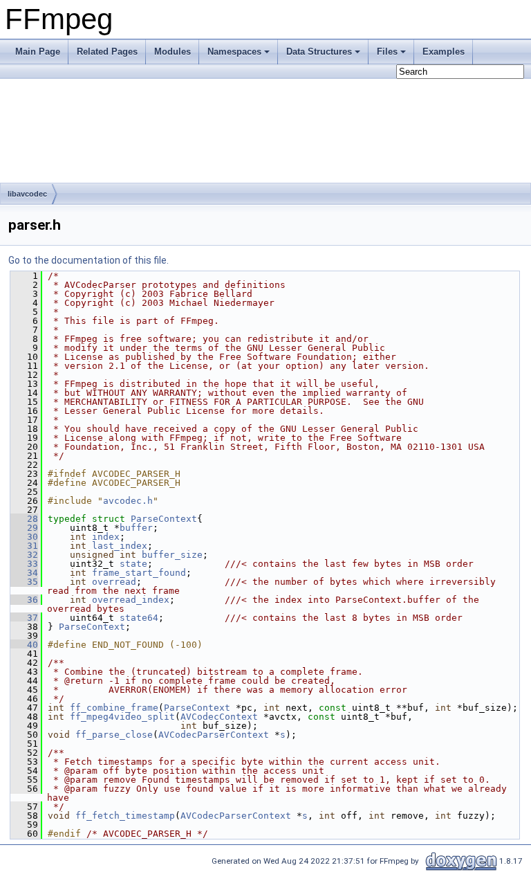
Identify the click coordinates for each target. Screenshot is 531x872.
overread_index (130, 599)
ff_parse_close (114, 734)
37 (24, 617)
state (133, 563)
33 (24, 563)
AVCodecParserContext (213, 734)
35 (24, 581)
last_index (119, 546)
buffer (136, 528)
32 (24, 554)
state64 (139, 617)
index (106, 537)
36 (24, 599)
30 (24, 537)
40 (24, 644)
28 (24, 519)
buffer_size (172, 554)
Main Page (37, 51)
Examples (443, 51)
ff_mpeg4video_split (122, 716)
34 (24, 572)
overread (114, 581)
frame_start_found (139, 572)
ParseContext (164, 519)
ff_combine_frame (114, 707)
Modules (172, 51)
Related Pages (107, 51)
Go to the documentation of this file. (88, 260)
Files (387, 51)
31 (24, 546)
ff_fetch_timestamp (125, 815)
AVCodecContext (219, 716)
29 (24, 528)
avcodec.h (128, 501)
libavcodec (27, 194)
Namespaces (234, 51)
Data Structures (319, 51)
